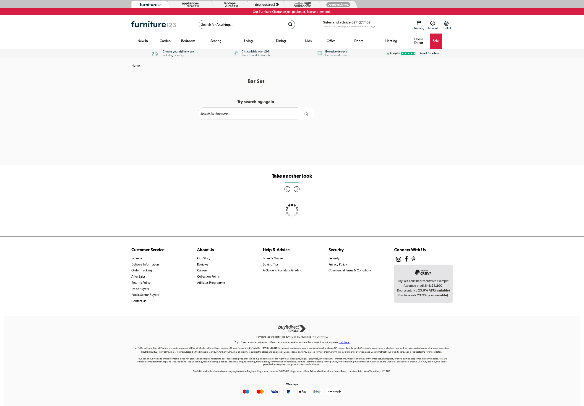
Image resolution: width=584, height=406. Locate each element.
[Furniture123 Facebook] (406, 259)
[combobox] (247, 24)
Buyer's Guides (273, 258)
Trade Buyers (140, 289)
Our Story (203, 258)
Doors (358, 41)
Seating (216, 41)
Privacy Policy (337, 264)
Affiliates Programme (211, 282)
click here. (344, 342)
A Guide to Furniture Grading (282, 270)
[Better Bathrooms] (301, 5)
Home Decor (418, 41)
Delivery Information (145, 264)
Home (135, 65)
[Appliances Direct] (190, 4)
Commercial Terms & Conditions (350, 270)
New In (143, 41)
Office (331, 41)
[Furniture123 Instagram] (398, 260)
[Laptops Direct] (230, 5)
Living (248, 41)
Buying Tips (271, 264)
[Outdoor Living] (337, 4)
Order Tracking (141, 270)
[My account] (432, 23)
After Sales (138, 276)
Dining (281, 41)
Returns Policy (141, 282)
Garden (165, 41)
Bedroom (188, 41)
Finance (136, 258)
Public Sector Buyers (145, 295)
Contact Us (138, 301)
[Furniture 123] (150, 4)
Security (333, 258)
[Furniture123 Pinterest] (413, 259)
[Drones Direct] (266, 5)
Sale (436, 41)
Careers (202, 270)
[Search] (290, 24)
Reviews (202, 264)
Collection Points (208, 276)
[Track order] (419, 23)
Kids (308, 41)
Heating (391, 41)
